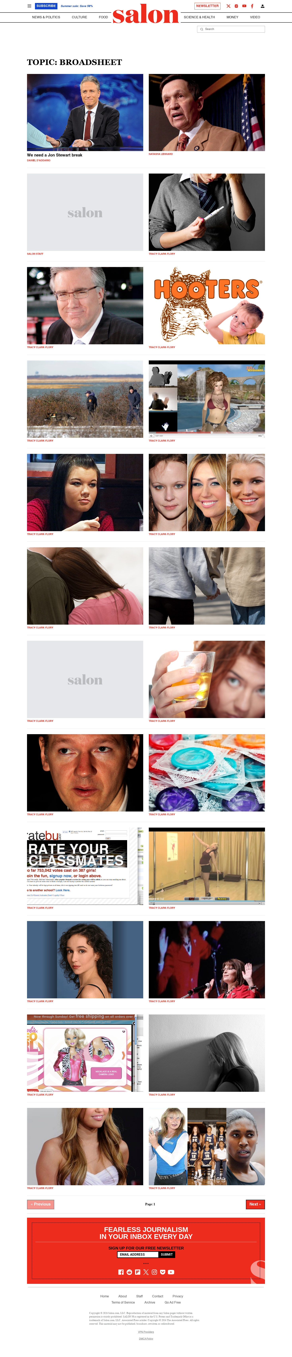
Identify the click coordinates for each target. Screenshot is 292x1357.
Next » (255, 1205)
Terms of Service (123, 1302)
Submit (167, 1254)
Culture (79, 17)
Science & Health (199, 17)
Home (104, 1296)
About (122, 1296)
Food (103, 17)
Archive (149, 1302)
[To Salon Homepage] (146, 13)
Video (255, 17)
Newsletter (207, 6)
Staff (139, 1296)
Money (232, 17)
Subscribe (46, 6)
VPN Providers (146, 1332)
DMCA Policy (146, 1339)
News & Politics (46, 17)
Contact (157, 1296)
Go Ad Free (173, 1302)
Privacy (178, 1296)
